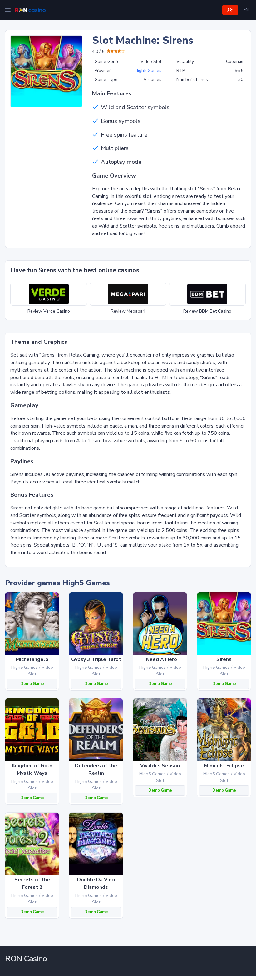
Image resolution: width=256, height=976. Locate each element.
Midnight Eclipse (224, 765)
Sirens (224, 659)
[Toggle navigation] (7, 10)
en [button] (246, 10)
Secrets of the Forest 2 (32, 883)
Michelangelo (32, 659)
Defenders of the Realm (96, 769)
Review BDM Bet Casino (207, 311)
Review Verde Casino (48, 311)
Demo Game (32, 684)
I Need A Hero (160, 659)
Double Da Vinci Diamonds (96, 883)
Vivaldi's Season (160, 765)
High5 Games (148, 70)
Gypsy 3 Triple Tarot (96, 659)
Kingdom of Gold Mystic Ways (32, 769)
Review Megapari (128, 311)
